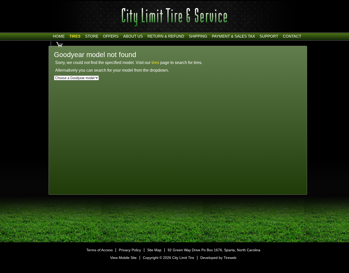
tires (155, 62)
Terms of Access (99, 250)
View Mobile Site (123, 258)
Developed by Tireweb (218, 258)
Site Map (154, 250)
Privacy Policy (130, 250)
